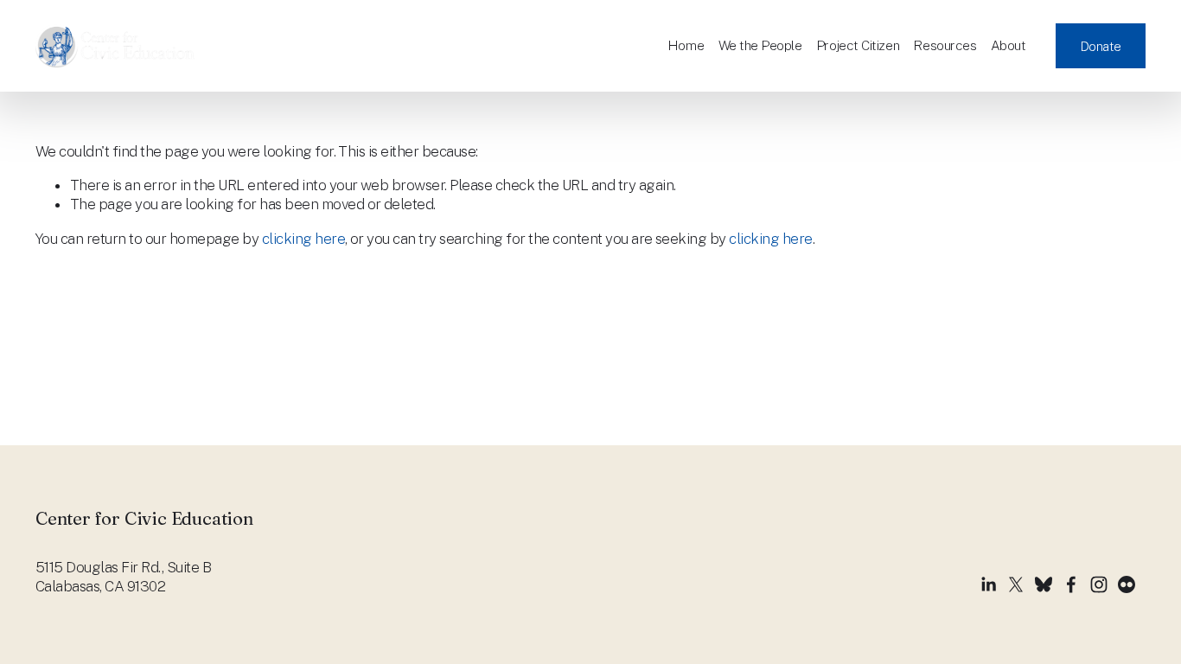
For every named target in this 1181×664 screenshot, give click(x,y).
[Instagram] (1099, 584)
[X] (1016, 584)
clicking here (303, 238)
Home (685, 45)
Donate (1100, 46)
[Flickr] (1126, 584)
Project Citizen (857, 45)
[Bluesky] (1043, 584)
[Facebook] (1071, 584)
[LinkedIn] (988, 584)
